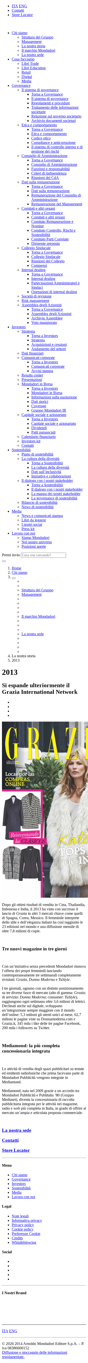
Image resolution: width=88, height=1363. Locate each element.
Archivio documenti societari (53, 121)
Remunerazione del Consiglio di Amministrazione (56, 197)
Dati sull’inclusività (46, 472)
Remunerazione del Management (56, 204)
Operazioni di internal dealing (54, 292)
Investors (19, 327)
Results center (32, 375)
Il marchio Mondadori (38, 50)
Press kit (28, 529)
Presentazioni (32, 380)
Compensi (39, 265)
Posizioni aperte (34, 546)
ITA (15, 6)
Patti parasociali (43, 432)
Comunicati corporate (38, 358)
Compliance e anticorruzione (53, 142)
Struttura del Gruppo (37, 37)
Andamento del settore (48, 349)
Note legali (20, 1216)
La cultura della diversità (40, 459)
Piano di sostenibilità (37, 454)
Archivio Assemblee (47, 318)
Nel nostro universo (37, 542)
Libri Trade (30, 63)
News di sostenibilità (38, 507)
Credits (17, 1238)
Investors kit (31, 441)
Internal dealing (33, 270)
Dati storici (39, 401)
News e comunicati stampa (42, 516)
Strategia (28, 331)
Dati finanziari (33, 353)
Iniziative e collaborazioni (51, 476)
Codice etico (41, 138)
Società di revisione (37, 296)
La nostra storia (33, 46)
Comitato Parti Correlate (50, 239)
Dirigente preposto (45, 243)
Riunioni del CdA (45, 178)
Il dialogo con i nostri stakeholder (47, 480)
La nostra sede (33, 55)
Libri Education (34, 68)
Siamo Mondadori (35, 538)
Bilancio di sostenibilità (39, 502)
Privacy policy (23, 1225)
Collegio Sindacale (36, 248)
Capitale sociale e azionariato (44, 415)
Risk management (35, 300)
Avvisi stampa (42, 371)
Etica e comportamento (39, 125)
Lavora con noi (23, 533)
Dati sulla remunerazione (41, 182)
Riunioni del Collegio (48, 261)
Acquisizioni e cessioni (49, 344)
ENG (23, 6)
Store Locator (22, 15)
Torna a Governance (47, 94)
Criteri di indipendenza (48, 173)
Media (26, 81)
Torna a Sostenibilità (47, 463)
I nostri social (32, 524)
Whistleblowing (24, 1242)
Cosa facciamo (23, 59)
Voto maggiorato (44, 322)
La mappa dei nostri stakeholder (55, 494)
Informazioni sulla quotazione (54, 397)
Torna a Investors (44, 336)
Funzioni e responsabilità (50, 169)
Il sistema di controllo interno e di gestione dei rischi (57, 149)
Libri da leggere (34, 520)
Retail (26, 72)
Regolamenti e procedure (50, 103)
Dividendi (39, 428)
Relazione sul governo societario (56, 116)
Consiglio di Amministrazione (44, 156)
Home (16, 568)
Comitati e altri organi (38, 208)
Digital (27, 77)
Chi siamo (19, 33)
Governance (21, 85)
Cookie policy (22, 1229)
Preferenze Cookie (26, 1234)
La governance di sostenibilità (54, 498)
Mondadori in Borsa (37, 384)
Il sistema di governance (40, 90)
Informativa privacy (27, 1220)
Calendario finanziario (39, 437)
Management (32, 42)
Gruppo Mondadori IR (48, 410)
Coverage (38, 406)
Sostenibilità (21, 450)
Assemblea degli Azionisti (42, 305)
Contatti (18, 10)
